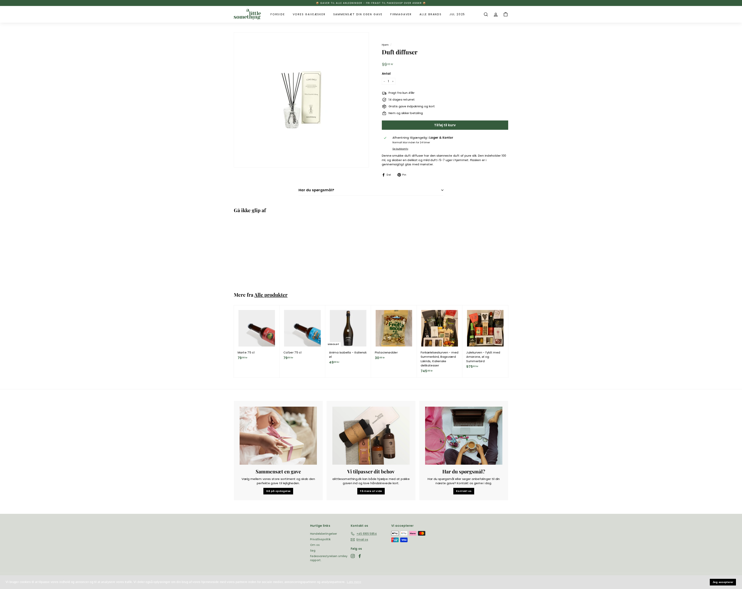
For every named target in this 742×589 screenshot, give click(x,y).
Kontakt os (463, 491)
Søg (312, 550)
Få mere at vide (371, 491)
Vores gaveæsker (309, 14)
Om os (315, 545)
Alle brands (431, 14)
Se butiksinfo (400, 148)
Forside (278, 14)
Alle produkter (271, 294)
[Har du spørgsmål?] (463, 436)
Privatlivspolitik (320, 539)
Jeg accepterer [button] (723, 582)
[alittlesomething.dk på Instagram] (353, 556)
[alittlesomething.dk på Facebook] (360, 556)
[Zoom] (301, 99)
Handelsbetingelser (323, 534)
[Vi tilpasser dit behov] (371, 436)
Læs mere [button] (354, 582)
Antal (386, 73)
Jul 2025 (457, 14)
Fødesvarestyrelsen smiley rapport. (328, 558)
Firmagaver (401, 14)
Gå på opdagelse (278, 491)
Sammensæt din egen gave (358, 14)
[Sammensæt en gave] (278, 436)
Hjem (385, 44)
